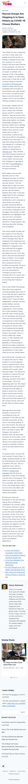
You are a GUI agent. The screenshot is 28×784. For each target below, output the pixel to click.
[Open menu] (25, 3)
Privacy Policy (21, 771)
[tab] (12, 677)
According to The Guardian (12, 84)
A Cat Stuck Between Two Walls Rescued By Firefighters (14, 562)
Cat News (5, 10)
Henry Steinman (8, 28)
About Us (5, 771)
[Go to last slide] (4, 659)
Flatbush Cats (7, 152)
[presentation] (14, 651)
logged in (15, 694)
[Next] (24, 659)
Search (23, 712)
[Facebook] (3, 766)
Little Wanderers (16, 164)
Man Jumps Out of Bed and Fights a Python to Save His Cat (15, 574)
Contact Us (13, 771)
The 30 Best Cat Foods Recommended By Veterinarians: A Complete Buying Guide (14, 746)
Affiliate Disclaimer (14, 774)
